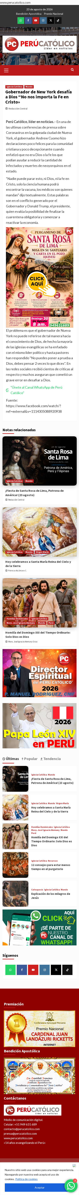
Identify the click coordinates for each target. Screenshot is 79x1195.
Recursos (53, 861)
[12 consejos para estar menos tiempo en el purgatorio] (15, 865)
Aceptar (39, 1187)
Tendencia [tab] (52, 758)
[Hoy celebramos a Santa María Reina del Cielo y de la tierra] (39, 532)
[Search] (72, 69)
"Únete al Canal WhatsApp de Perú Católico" (36, 390)
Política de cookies (26, 1179)
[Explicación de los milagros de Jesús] (15, 893)
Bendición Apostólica (28, 13)
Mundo (29, 86)
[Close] (75, 1165)
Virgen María (42, 552)
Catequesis (37, 890)
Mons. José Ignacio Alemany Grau (22, 641)
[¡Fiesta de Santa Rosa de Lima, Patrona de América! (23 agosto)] (39, 461)
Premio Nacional (53, 13)
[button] (6, 70)
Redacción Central (18, 108)
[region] (39, 1178)
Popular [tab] (30, 758)
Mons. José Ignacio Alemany (21, 623)
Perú (51, 623)
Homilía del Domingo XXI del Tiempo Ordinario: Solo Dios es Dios (51, 841)
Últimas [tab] (12, 758)
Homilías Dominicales (17, 618)
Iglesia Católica (14, 86)
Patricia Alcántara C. (17, 570)
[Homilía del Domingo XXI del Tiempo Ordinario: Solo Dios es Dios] (39, 602)
